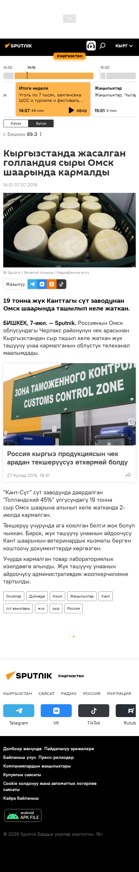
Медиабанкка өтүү (73, 272)
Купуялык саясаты (22, 775)
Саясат (46, 693)
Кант (106, 596)
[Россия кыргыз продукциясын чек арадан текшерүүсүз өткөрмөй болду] (69, 404)
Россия (73, 608)
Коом (57, 596)
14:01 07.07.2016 (20, 185)
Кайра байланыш (21, 798)
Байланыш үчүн (19, 757)
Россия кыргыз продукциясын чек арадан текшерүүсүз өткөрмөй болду (67, 457)
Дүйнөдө (37, 596)
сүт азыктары (18, 608)
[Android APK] (23, 816)
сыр (55, 608)
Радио (69, 693)
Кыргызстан (17, 693)
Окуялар (13, 596)
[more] (128, 474)
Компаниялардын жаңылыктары (37, 766)
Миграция (119, 693)
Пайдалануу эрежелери (69, 748)
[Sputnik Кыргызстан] (19, 48)
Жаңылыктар (82, 596)
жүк (41, 608)
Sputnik (14, 272)
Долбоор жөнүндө (22, 748)
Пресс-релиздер (56, 757)
